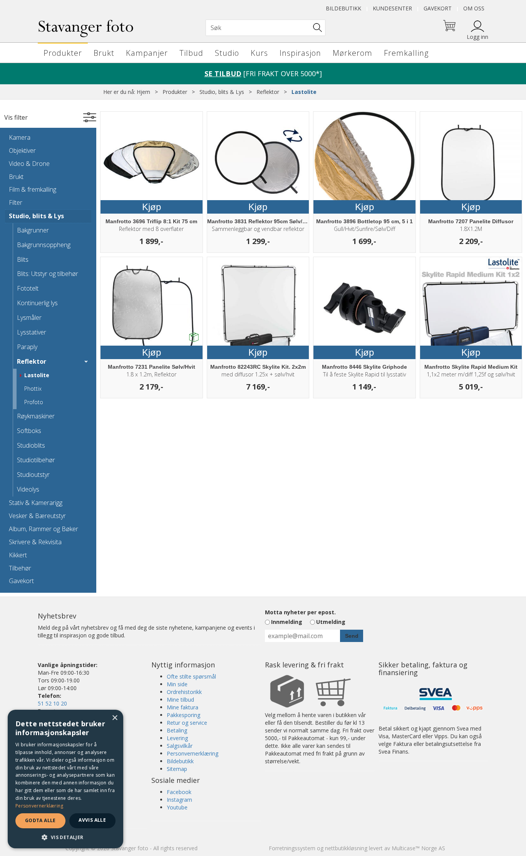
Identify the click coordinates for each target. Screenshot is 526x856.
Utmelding (330, 621)
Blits (22, 259)
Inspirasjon (300, 53)
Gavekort (438, 8)
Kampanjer (147, 53)
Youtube (177, 807)
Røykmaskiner (36, 416)
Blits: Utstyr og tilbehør (47, 273)
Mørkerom (352, 53)
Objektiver (22, 150)
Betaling (177, 730)
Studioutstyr (33, 474)
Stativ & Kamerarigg (35, 502)
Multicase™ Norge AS (418, 848)
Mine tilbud (180, 699)
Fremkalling (406, 53)
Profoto (33, 402)
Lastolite (304, 91)
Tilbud (191, 53)
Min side (177, 684)
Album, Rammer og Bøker (43, 529)
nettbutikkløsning (346, 848)
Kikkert (18, 555)
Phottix (33, 388)
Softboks (29, 430)
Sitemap (177, 768)
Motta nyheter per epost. (300, 612)
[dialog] (65, 779)
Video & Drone (29, 163)
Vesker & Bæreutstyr (37, 516)
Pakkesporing (183, 715)
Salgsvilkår (180, 745)
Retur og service (187, 722)
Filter (15, 202)
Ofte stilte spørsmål (191, 676)
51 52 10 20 (52, 703)
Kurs (259, 53)
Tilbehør (20, 568)
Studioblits (31, 445)
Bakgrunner (33, 230)
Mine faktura (182, 707)
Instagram (179, 799)
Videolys (28, 489)
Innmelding (286, 621)
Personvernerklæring (192, 753)
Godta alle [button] (40, 820)
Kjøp (151, 207)
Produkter (63, 53)
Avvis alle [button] (92, 820)
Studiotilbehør (36, 460)
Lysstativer (31, 332)
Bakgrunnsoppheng (43, 245)
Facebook (179, 792)
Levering (177, 738)
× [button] (114, 718)
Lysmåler (29, 317)
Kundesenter (392, 8)
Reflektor (267, 91)
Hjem (143, 91)
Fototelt (28, 288)
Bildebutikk (343, 8)
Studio (227, 53)
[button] (65, 837)
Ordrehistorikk (184, 692)
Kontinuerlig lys (37, 303)
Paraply (27, 347)
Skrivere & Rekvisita (35, 542)
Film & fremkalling (32, 189)
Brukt (104, 53)
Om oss (473, 8)
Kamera (19, 137)
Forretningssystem (292, 848)
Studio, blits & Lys (221, 91)
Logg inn (477, 36)
